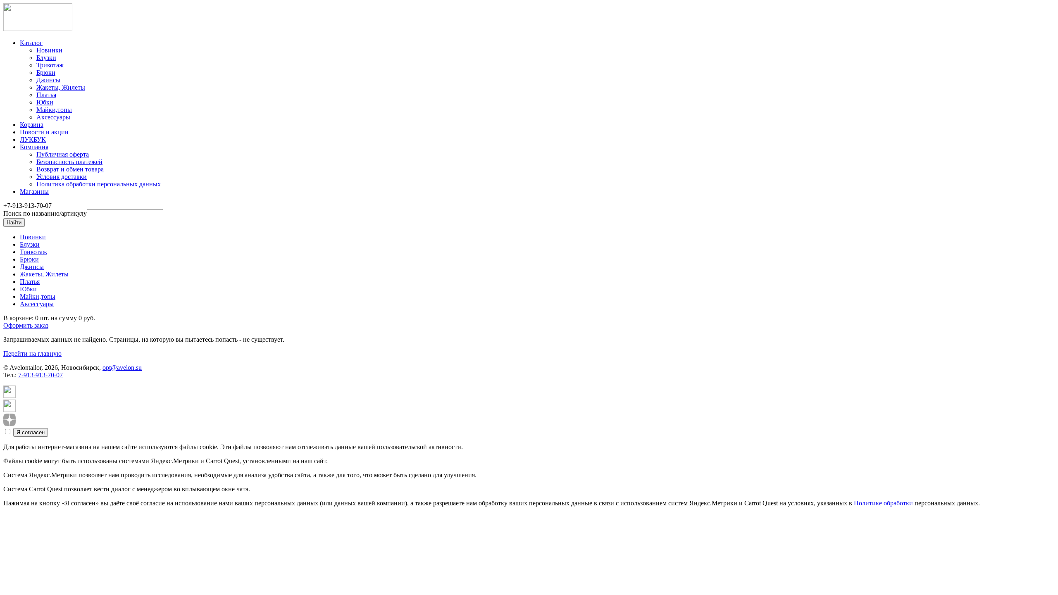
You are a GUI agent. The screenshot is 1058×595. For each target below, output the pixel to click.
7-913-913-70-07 (40, 374)
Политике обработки (883, 503)
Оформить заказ (25, 325)
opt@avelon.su (122, 367)
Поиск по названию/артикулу (45, 213)
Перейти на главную (32, 353)
